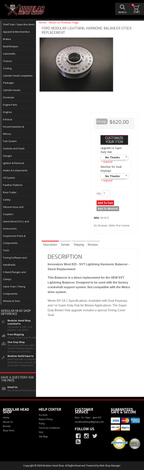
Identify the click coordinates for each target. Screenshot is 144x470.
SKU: (97, 218)
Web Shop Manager (110, 465)
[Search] (122, 9)
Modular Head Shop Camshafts (19, 322)
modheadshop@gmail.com (89, 422)
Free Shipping (16, 334)
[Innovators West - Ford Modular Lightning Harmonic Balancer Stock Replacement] (76, 65)
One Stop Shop (16, 342)
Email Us (13, 387)
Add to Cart (105, 202)
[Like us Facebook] (78, 436)
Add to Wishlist (108, 208)
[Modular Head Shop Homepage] (25, 9)
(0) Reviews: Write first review (111, 225)
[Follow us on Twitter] (95, 436)
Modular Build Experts (21, 356)
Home (42, 22)
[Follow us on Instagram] (87, 436)
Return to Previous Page (63, 22)
